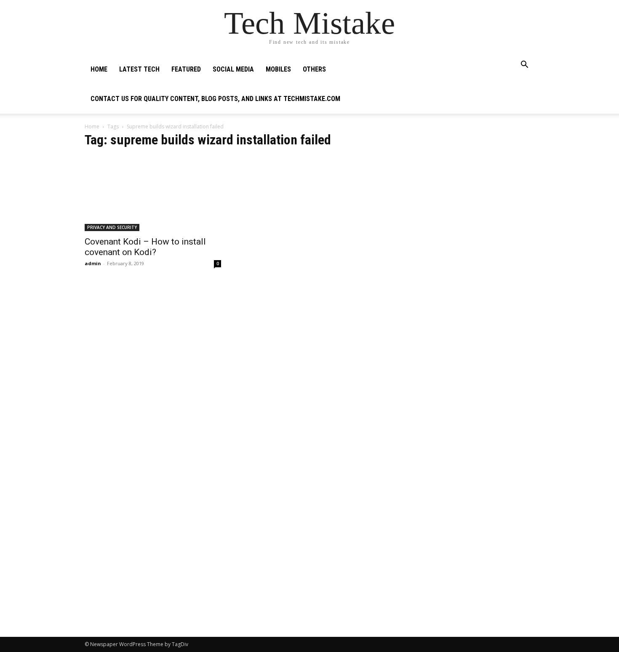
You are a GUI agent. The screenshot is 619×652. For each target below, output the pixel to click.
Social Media (233, 69)
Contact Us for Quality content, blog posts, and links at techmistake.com (215, 99)
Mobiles (278, 69)
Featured (186, 69)
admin (93, 263)
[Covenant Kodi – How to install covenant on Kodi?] (153, 193)
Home (99, 69)
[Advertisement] (466, 187)
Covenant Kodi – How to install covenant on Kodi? (145, 247)
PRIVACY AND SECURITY (112, 227)
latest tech (139, 69)
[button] (524, 65)
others (314, 69)
